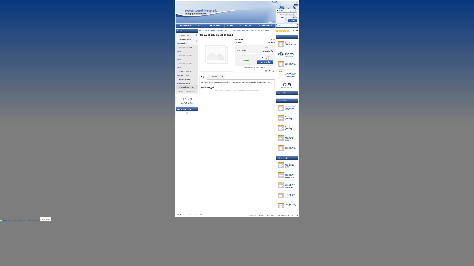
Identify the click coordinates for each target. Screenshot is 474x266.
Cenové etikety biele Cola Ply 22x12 (290, 138)
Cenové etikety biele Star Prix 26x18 (290, 108)
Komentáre (213, 77)
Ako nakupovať (270, 215)
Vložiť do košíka (265, 62)
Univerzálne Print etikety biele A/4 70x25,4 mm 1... (290, 75)
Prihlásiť (202, 214)
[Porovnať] (266, 71)
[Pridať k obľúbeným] (273, 71)
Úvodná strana (252, 215)
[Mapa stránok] (297, 215)
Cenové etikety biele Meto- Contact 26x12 (290, 118)
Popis (203, 77)
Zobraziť (292, 20)
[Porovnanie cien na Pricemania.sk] (45, 220)
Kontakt (261, 215)
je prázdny (293, 11)
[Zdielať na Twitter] (289, 84)
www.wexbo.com (192, 214)
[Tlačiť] (269, 71)
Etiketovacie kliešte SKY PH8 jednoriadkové (290, 54)
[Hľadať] (296, 25)
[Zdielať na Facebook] (284, 84)
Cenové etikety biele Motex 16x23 (290, 43)
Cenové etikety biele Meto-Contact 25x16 (290, 128)
